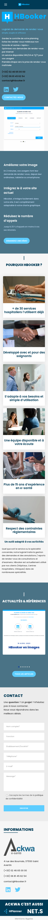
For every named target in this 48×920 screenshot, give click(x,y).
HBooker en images (24, 647)
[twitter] (16, 89)
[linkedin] (6, 89)
